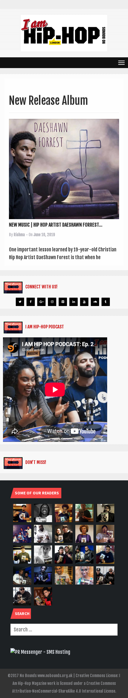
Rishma (19, 234)
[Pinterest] (63, 302)
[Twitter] (20, 302)
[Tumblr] (106, 302)
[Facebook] (30, 302)
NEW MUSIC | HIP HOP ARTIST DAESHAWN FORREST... (55, 225)
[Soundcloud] (95, 302)
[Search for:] (64, 630)
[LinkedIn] (73, 302)
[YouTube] (84, 302)
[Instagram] (52, 302)
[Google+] (41, 302)
